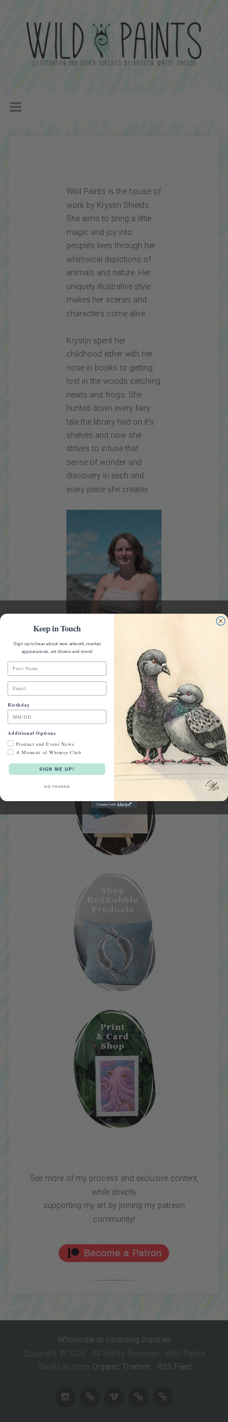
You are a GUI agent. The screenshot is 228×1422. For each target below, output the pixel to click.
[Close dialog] (220, 621)
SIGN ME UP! (57, 768)
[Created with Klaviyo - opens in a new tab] (114, 804)
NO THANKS (57, 786)
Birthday (19, 704)
